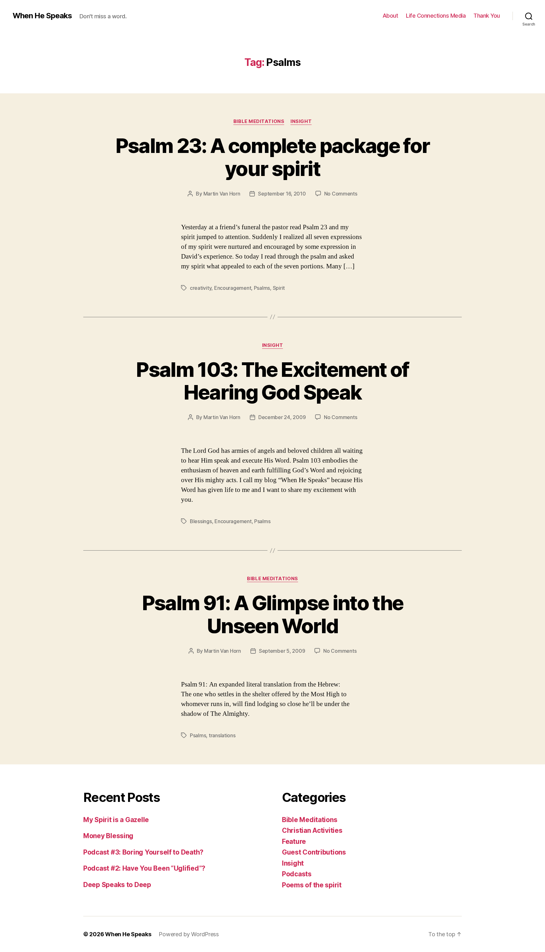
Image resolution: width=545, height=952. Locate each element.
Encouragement (232, 288)
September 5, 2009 (282, 651)
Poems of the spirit (312, 885)
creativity (200, 288)
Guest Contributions (314, 852)
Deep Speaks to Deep (117, 885)
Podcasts (297, 874)
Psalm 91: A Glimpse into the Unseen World (272, 614)
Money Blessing (108, 836)
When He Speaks (42, 16)
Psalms (262, 288)
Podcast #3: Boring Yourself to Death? (143, 852)
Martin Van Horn (221, 193)
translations (222, 735)
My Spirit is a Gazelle (116, 820)
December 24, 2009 (282, 417)
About (390, 15)
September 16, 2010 (282, 193)
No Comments (340, 193)
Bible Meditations (258, 121)
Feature (294, 841)
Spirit (279, 288)
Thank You (486, 15)
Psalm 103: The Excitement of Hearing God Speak (272, 381)
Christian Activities (312, 830)
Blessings (201, 521)
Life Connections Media (436, 15)
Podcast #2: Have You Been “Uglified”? (144, 868)
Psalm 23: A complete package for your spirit (272, 157)
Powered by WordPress (189, 934)
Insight (301, 121)
